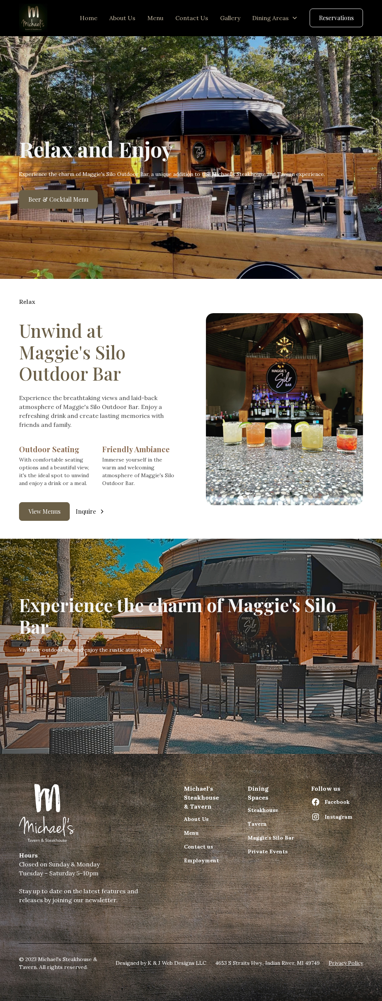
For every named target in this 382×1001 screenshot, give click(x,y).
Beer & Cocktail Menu (58, 199)
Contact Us (191, 18)
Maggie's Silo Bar (271, 837)
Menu (155, 18)
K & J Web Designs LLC (176, 963)
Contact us (198, 846)
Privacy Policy (346, 963)
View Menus (44, 511)
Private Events (268, 851)
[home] (33, 18)
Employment (201, 860)
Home (88, 18)
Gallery (230, 18)
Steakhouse (263, 810)
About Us (122, 18)
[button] (275, 17)
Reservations (336, 18)
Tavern (257, 824)
